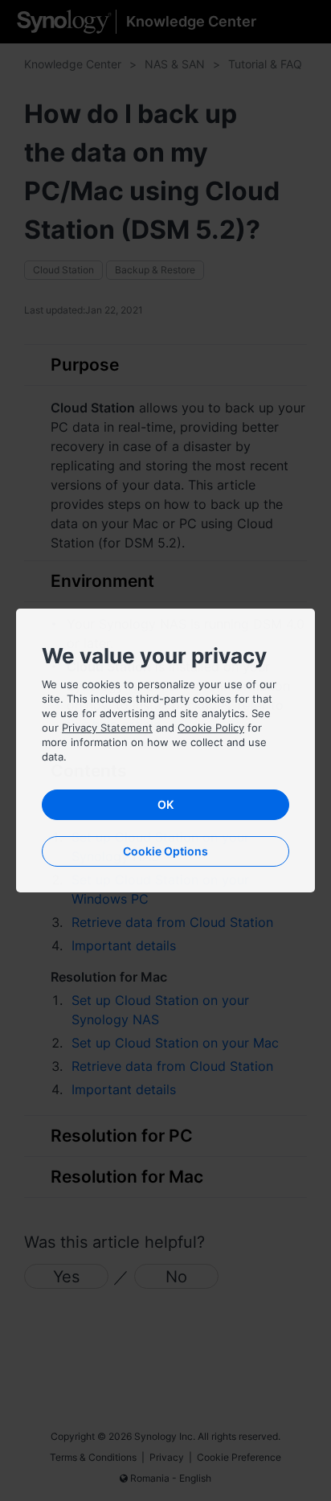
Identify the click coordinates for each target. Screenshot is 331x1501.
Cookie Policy (211, 727)
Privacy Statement (107, 727)
